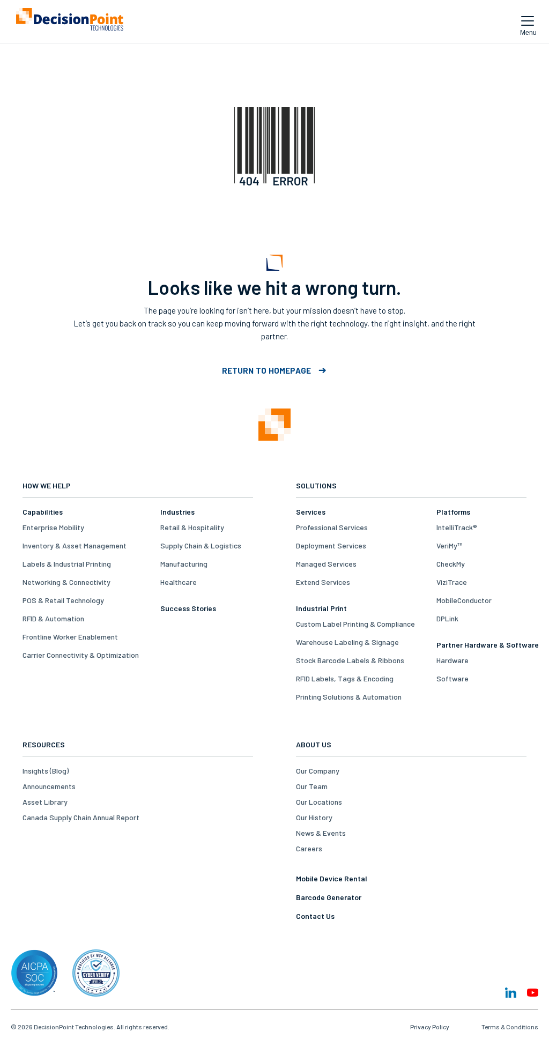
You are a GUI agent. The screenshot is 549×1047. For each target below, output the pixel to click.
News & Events (321, 832)
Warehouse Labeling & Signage (347, 642)
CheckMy (450, 563)
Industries (177, 511)
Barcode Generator (328, 897)
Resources (44, 744)
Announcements (49, 786)
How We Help (47, 485)
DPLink (447, 618)
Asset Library (45, 801)
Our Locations (319, 801)
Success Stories (188, 608)
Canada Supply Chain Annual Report (81, 817)
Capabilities (43, 511)
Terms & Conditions (509, 1026)
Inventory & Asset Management (75, 545)
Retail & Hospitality (192, 527)
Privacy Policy (429, 1026)
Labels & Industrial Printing (67, 563)
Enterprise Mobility (53, 527)
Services (310, 511)
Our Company (317, 770)
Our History (314, 817)
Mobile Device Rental (331, 878)
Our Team (312, 786)
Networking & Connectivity (66, 581)
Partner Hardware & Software (487, 644)
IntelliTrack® (456, 527)
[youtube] (532, 992)
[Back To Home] (69, 21)
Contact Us (315, 915)
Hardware (452, 660)
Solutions (316, 485)
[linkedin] (510, 992)
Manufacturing (183, 563)
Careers (309, 848)
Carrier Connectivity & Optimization (81, 654)
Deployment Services (331, 545)
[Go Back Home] (274, 425)
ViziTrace (451, 581)
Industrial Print (321, 608)
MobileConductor (464, 600)
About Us (313, 744)
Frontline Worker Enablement (70, 636)
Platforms (453, 511)
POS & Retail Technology (63, 600)
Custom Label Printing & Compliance (355, 623)
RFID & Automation (53, 618)
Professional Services (332, 527)
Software (452, 678)
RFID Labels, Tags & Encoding (345, 678)
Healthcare (178, 581)
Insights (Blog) (46, 770)
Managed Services (326, 563)
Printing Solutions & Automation (349, 696)
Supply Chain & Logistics (200, 545)
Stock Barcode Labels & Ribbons (350, 660)
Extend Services (323, 581)
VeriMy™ (449, 545)
